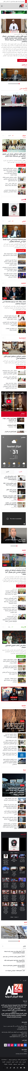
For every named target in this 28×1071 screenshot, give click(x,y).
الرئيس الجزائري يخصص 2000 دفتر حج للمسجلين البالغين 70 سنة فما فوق (10, 179)
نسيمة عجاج (22, 568)
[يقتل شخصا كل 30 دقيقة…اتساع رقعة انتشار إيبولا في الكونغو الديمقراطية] (22, 806)
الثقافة (22, 1064)
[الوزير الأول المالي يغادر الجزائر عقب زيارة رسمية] (22, 185)
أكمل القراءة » (22, 60)
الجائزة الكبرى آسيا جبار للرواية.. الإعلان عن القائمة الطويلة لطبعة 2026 (10, 735)
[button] (11, 853)
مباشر (20, 1061)
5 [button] (14, 83)
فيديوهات (15, 1064)
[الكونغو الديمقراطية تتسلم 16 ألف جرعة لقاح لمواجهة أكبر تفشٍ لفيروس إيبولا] (14, 785)
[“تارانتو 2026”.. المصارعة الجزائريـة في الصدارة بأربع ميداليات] (22, 680)
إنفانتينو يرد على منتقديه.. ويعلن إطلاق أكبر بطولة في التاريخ (10, 504)
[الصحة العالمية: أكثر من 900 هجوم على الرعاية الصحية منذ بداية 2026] (22, 819)
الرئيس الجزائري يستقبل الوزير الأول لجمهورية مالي (15, 357)
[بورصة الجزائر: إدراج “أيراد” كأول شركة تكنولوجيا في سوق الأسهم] (14, 932)
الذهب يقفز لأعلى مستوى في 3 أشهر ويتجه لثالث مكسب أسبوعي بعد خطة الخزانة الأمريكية (10, 600)
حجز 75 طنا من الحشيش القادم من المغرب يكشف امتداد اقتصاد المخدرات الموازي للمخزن (10, 262)
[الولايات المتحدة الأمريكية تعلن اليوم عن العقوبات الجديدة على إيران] (22, 275)
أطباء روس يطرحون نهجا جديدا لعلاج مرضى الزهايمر (10, 799)
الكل (12, 135)
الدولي (9, 221)
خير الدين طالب (23, 34)
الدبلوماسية (8, 1061)
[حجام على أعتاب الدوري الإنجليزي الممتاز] (21, 491)
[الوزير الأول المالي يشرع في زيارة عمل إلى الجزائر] (22, 378)
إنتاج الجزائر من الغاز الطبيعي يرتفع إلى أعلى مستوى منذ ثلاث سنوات (10, 323)
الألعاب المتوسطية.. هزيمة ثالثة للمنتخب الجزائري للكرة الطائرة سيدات (9, 497)
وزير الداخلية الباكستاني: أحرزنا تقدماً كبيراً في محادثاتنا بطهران (15, 79)
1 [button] (19, 83)
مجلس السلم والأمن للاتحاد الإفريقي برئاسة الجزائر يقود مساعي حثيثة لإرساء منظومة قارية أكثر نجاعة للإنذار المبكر (10, 171)
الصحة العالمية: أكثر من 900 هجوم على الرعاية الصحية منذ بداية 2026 (10, 819)
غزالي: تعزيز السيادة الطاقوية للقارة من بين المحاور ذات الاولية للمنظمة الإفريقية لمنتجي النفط (10, 618)
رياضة (9, 626)
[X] (5, 1045)
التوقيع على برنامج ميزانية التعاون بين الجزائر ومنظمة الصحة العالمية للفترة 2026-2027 (9, 826)
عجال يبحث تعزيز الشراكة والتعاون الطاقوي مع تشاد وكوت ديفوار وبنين (10, 317)
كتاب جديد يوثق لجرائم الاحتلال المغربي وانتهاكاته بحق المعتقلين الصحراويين (10, 742)
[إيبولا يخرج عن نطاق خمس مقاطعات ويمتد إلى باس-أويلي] (22, 813)
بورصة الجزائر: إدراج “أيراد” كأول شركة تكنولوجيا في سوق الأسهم (14, 936)
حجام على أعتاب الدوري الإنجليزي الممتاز (11, 490)
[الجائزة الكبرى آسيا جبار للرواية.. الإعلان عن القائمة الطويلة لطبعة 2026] (22, 736)
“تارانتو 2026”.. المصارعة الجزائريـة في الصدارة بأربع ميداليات (10, 680)
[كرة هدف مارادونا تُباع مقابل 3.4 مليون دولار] (22, 674)
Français (10, 1064)
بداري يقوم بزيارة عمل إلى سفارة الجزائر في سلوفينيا (10, 191)
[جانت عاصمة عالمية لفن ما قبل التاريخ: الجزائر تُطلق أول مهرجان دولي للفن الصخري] (14, 720)
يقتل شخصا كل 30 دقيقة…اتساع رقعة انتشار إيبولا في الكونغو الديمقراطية (10, 806)
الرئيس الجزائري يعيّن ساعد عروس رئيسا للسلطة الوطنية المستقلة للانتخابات (10, 477)
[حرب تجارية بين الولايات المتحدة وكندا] (22, 330)
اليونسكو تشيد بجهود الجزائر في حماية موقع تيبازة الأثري (9, 754)
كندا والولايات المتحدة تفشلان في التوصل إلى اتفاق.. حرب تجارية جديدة (11, 592)
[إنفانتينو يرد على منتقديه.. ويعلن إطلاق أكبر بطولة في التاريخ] (21, 504)
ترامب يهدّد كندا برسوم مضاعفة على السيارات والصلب (14, 302)
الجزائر (9, 135)
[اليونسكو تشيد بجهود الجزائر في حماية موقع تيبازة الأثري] (22, 755)
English (5, 1064)
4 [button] (15, 83)
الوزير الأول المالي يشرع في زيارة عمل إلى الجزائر (10, 378)
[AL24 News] (21, 6)
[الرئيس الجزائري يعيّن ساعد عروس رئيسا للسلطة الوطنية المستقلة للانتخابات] (21, 478)
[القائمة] (2, 6)
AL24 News (4, 1059)
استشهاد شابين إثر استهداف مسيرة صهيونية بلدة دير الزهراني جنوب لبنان (10, 269)
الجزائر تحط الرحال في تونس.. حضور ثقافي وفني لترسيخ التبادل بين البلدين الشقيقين (10, 748)
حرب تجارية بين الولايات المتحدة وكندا (11, 329)
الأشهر (7, 471)
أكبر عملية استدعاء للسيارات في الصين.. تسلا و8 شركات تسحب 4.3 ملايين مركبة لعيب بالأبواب (10, 609)
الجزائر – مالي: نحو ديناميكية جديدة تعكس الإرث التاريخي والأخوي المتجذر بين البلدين (10, 372)
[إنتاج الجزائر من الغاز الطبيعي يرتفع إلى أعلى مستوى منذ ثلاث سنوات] (22, 324)
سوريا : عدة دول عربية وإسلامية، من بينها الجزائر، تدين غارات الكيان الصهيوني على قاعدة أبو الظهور (10, 385)
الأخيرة (20, 471)
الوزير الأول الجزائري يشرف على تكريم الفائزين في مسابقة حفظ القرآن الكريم (14, 156)
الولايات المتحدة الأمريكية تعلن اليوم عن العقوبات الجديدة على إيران (10, 275)
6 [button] (13, 83)
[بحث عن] (26, 6)
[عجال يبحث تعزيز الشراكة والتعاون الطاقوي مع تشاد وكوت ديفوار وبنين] (22, 317)
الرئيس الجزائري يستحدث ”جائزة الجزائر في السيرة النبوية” (9, 484)
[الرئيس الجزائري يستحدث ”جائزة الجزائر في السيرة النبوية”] (21, 485)
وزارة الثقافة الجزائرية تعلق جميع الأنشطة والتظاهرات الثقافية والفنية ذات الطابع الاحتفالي (10, 761)
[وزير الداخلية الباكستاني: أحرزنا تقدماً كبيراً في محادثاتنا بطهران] (14, 74)
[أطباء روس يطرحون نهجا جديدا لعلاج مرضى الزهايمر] (22, 800)
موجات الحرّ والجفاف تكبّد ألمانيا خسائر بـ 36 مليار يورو (10, 254)
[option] (14, 74)
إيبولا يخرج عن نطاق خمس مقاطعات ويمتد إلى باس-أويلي (10, 812)
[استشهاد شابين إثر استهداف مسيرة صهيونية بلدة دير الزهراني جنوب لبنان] (22, 269)
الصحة (19, 1064)
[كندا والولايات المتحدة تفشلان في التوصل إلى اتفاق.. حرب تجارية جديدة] (22, 591)
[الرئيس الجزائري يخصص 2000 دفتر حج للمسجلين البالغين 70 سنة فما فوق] (22, 179)
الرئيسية (24, 1061)
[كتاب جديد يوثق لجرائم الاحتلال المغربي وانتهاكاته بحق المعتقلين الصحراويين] (22, 742)
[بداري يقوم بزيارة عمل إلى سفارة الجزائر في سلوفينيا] (22, 192)
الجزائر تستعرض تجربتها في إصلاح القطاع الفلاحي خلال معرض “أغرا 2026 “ (15, 572)
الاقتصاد (3, 1061)
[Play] (14, 209)
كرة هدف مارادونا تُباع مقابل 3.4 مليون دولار (9, 673)
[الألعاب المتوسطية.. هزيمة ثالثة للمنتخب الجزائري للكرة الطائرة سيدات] (21, 498)
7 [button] (12, 83)
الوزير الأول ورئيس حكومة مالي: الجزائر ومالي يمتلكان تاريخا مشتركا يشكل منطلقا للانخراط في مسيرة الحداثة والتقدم (14, 39)
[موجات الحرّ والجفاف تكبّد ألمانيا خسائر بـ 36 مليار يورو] (22, 255)
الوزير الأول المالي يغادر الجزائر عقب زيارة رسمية (11, 184)
